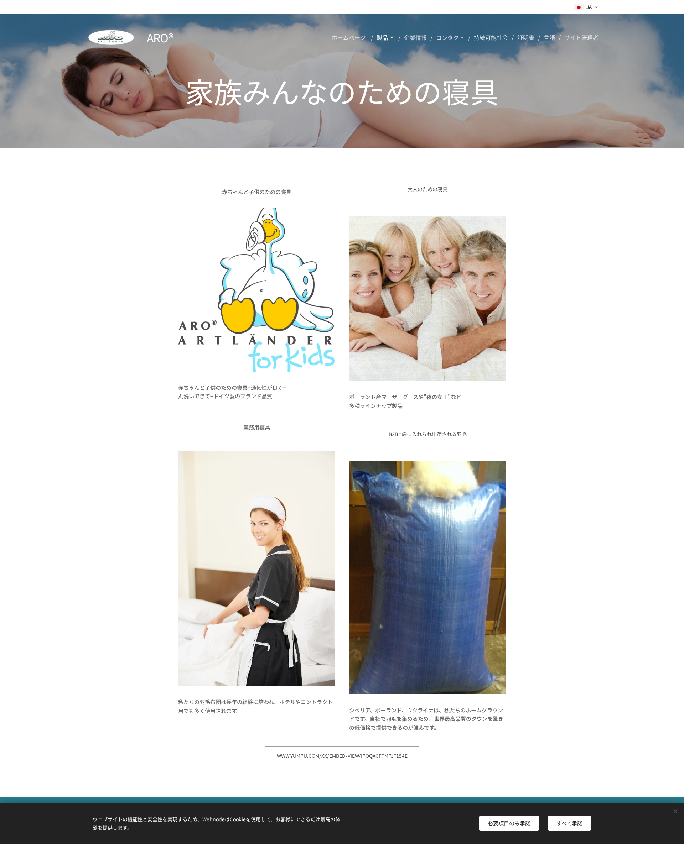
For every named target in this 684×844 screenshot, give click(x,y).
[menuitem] (351, 37)
